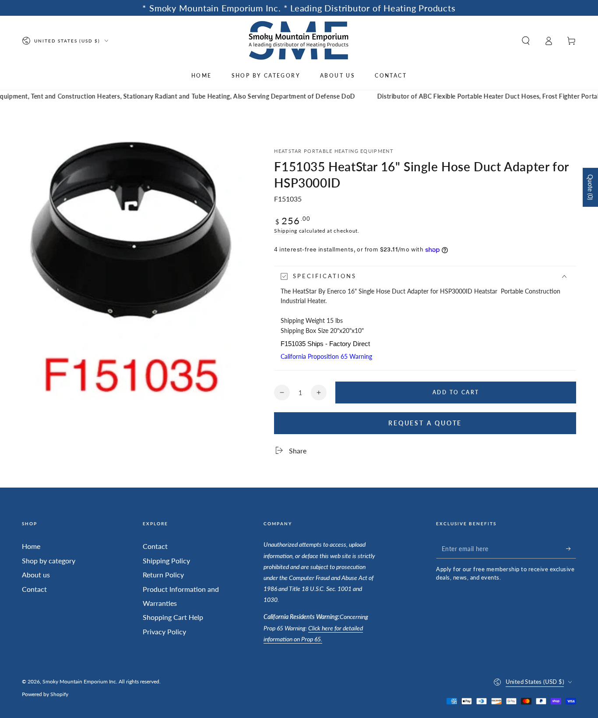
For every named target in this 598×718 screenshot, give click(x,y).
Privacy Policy (164, 631)
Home (31, 546)
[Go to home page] (299, 40)
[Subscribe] (571, 548)
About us (36, 574)
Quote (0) (590, 187)
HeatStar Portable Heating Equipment (334, 151)
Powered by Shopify (45, 694)
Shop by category (48, 560)
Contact (34, 589)
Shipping (285, 230)
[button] (525, 40)
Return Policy (163, 574)
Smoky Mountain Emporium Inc (79, 681)
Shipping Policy (166, 560)
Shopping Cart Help (173, 617)
